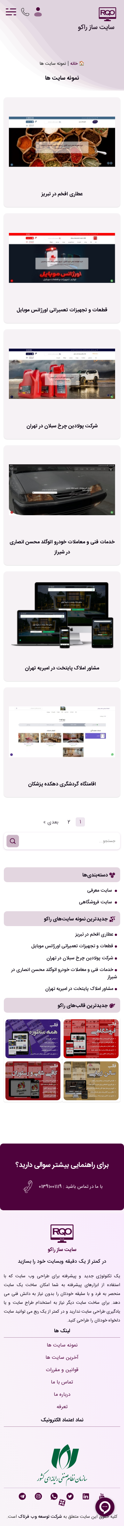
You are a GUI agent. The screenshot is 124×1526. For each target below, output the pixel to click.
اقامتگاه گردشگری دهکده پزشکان (62, 784)
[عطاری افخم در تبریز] (62, 142)
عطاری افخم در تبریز (62, 194)
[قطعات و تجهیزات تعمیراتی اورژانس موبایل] (62, 258)
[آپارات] (62, 1504)
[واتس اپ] (55, 1497)
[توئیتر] (71, 1497)
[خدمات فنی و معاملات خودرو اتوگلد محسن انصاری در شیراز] (62, 490)
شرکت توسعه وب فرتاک (40, 1517)
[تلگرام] (23, 1497)
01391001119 (50, 1187)
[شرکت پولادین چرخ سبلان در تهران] (62, 374)
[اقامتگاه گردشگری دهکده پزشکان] (62, 732)
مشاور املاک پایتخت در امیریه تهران (62, 668)
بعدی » (50, 822)
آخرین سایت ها (62, 1357)
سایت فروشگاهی (96, 902)
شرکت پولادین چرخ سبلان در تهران (62, 426)
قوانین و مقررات (62, 1370)
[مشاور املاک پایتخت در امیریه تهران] (62, 616)
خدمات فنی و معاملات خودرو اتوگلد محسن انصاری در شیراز (62, 547)
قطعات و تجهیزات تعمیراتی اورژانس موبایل (62, 310)
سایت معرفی (100, 890)
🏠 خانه (77, 64)
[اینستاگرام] (39, 1497)
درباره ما (62, 1394)
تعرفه (62, 1407)
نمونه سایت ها (62, 1345)
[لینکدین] (87, 1497)
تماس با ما (62, 1382)
